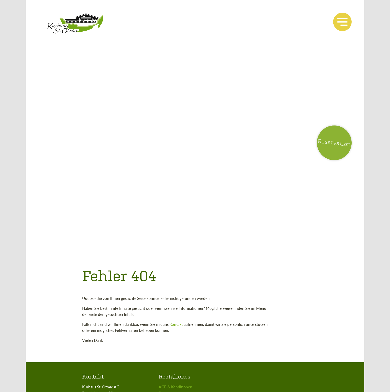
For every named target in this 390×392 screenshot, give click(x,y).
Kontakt (176, 324)
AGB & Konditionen (175, 387)
